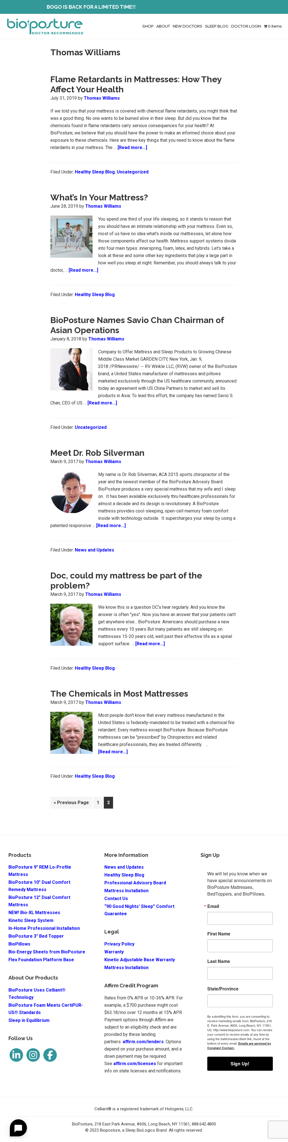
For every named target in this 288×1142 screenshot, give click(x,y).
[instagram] (33, 1055)
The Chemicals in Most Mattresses (119, 694)
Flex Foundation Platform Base (41, 959)
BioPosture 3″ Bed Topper (36, 936)
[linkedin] (16, 1055)
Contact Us (116, 898)
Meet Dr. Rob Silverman (97, 453)
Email (213, 906)
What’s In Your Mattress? (99, 197)
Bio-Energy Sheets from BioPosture (46, 952)
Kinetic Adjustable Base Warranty (139, 959)
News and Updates (94, 550)
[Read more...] (132, 148)
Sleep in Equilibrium (29, 1020)
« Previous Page (71, 804)
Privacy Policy (119, 944)
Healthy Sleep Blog (95, 172)
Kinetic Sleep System (30, 920)
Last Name (218, 961)
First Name (218, 934)
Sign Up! (240, 1063)
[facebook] (50, 1055)
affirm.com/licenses (134, 1063)
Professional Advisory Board (135, 882)
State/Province (222, 989)
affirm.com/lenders (143, 1041)
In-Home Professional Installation (44, 928)
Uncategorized (132, 172)
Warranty (114, 952)
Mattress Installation (126, 890)
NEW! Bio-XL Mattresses (34, 912)
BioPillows (19, 944)
